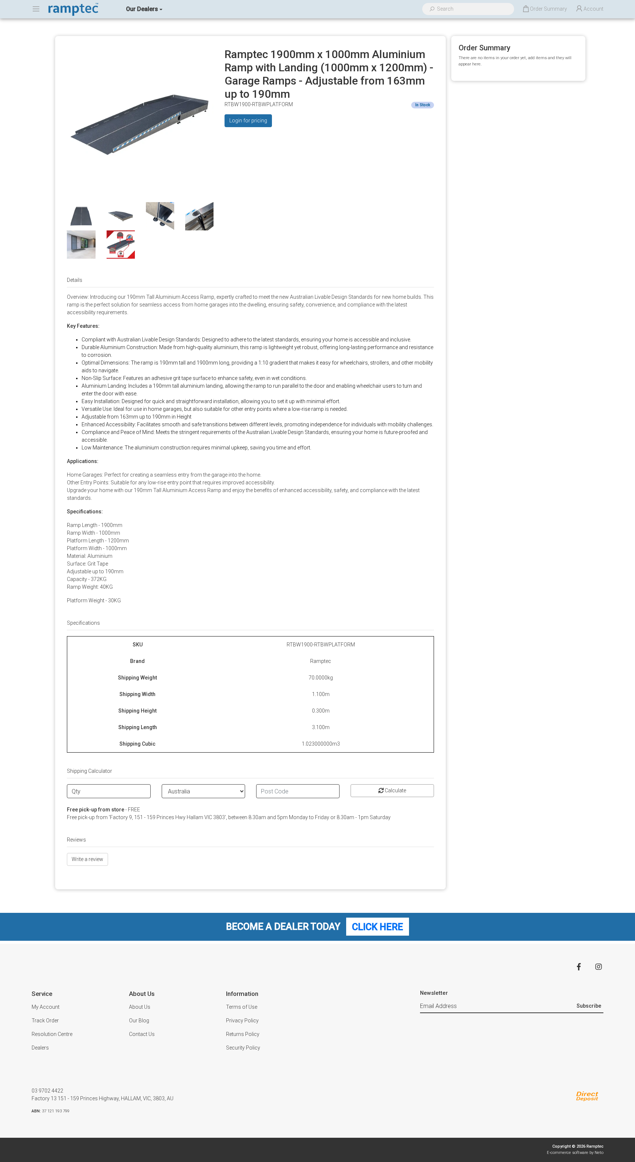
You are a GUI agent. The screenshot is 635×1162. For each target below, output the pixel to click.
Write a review (87, 859)
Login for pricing (248, 120)
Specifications (83, 623)
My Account (46, 1007)
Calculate (395, 790)
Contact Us (142, 1034)
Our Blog (139, 1020)
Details (74, 280)
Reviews (76, 840)
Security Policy (243, 1048)
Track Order (45, 1020)
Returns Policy (242, 1034)
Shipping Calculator (89, 771)
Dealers (40, 1048)
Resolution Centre (52, 1034)
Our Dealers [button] (142, 9)
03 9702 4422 (47, 1091)
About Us (139, 1007)
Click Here (377, 926)
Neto (599, 1152)
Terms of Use (241, 1007)
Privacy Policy (242, 1020)
